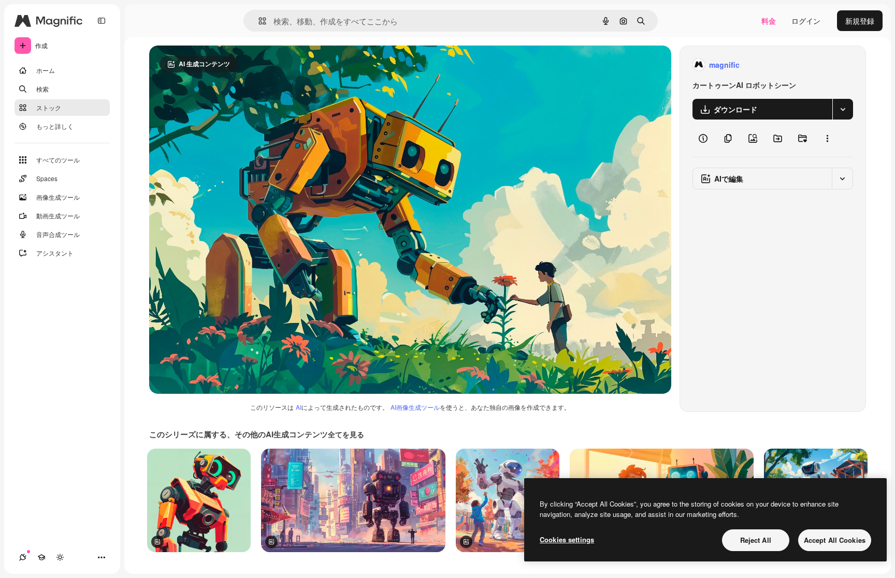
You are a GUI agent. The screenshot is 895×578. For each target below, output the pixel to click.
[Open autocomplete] (258, 21)
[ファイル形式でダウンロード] (842, 109)
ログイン (805, 21)
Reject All (755, 540)
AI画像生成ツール (415, 407)
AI (298, 407)
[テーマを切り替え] (60, 557)
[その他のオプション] (827, 138)
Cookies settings (567, 539)
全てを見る (346, 434)
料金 (768, 21)
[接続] (23, 557)
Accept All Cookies (834, 540)
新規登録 (859, 21)
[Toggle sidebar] (101, 20)
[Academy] (41, 557)
